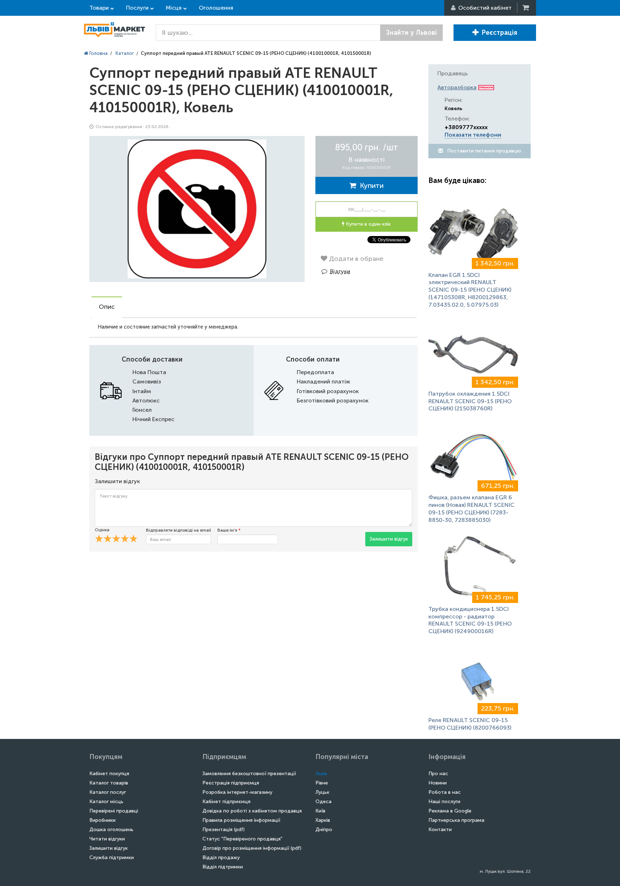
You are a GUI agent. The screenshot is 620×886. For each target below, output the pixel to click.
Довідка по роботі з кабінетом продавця (252, 811)
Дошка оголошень (111, 829)
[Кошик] (526, 7)
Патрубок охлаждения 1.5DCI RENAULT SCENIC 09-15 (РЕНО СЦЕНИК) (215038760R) (470, 401)
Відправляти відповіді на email (178, 530)
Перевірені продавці (113, 811)
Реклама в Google (449, 811)
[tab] (106, 307)
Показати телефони (473, 134)
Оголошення (216, 7)
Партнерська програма (456, 820)
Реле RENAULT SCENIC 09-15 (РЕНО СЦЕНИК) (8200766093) (469, 724)
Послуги (137, 7)
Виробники (102, 820)
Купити (370, 185)
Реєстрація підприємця (230, 783)
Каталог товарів (108, 783)
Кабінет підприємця (226, 801)
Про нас (438, 773)
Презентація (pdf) (223, 829)
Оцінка (102, 529)
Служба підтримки (111, 857)
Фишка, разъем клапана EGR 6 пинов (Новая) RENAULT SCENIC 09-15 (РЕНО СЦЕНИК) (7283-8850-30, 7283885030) (471, 508)
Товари (99, 7)
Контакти (440, 829)
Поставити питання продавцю (483, 151)
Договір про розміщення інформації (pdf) (251, 848)
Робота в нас (444, 792)
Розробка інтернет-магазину (237, 792)
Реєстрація (499, 33)
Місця (174, 7)
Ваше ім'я (228, 530)
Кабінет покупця (109, 773)
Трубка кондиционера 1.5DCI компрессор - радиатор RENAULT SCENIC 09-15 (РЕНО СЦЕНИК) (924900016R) (470, 620)
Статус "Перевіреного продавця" (242, 839)
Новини (437, 783)
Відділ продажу (221, 857)
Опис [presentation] (107, 307)
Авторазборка (456, 87)
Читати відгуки (107, 839)
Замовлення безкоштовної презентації (249, 773)
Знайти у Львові (411, 33)
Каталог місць (106, 801)
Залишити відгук (389, 539)
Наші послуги (444, 801)
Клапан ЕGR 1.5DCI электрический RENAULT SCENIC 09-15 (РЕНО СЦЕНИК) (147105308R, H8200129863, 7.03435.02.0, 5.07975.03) (469, 290)
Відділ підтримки (222, 867)
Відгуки (340, 271)
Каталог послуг (107, 792)
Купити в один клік (367, 224)
